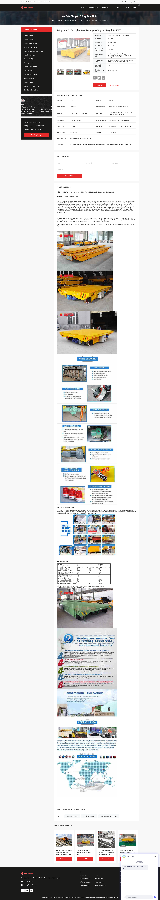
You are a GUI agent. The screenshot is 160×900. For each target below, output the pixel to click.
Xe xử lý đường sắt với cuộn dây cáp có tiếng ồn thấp (127, 852)
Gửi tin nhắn (69, 176)
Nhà (53, 20)
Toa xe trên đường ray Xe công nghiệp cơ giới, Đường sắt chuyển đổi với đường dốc (64, 853)
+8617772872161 (36, 129)
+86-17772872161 (38, 126)
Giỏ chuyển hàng (29, 82)
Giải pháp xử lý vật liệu (30, 74)
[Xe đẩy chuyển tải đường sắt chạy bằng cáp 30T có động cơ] (73, 50)
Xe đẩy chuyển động (62, 20)
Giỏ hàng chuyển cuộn (30, 66)
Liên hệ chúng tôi (84, 885)
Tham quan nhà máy (85, 878)
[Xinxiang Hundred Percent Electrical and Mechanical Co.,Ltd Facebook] (122, 2)
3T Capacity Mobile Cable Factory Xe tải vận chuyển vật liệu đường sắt (106, 852)
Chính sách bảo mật (100, 885)
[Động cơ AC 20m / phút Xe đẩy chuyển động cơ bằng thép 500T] (64, 839)
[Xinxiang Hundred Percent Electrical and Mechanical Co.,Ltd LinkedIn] (128, 2)
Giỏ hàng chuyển (29, 39)
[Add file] (123, 897)
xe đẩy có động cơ (72, 816)
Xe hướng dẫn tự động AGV (32, 47)
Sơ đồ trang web (99, 882)
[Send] (155, 897)
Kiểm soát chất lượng (85, 882)
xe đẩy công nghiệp (89, 816)
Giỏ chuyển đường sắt (30, 43)
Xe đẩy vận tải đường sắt (68, 809)
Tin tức (97, 875)
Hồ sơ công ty (83, 875)
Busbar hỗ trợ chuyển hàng (32, 86)
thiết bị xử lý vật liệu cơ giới (109, 816)
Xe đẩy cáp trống (81, 809)
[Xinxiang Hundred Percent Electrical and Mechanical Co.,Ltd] (27, 7)
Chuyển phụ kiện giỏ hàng (31, 90)
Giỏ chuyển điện (29, 59)
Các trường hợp (99, 878)
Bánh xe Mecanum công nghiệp (33, 51)
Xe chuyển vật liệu (29, 63)
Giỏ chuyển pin (28, 35)
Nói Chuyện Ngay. (36, 135)
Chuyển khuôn (28, 70)
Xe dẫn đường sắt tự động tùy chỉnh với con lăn (84, 852)
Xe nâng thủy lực (29, 78)
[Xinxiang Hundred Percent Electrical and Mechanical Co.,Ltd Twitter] (125, 2)
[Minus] (155, 856)
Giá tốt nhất (99, 85)
